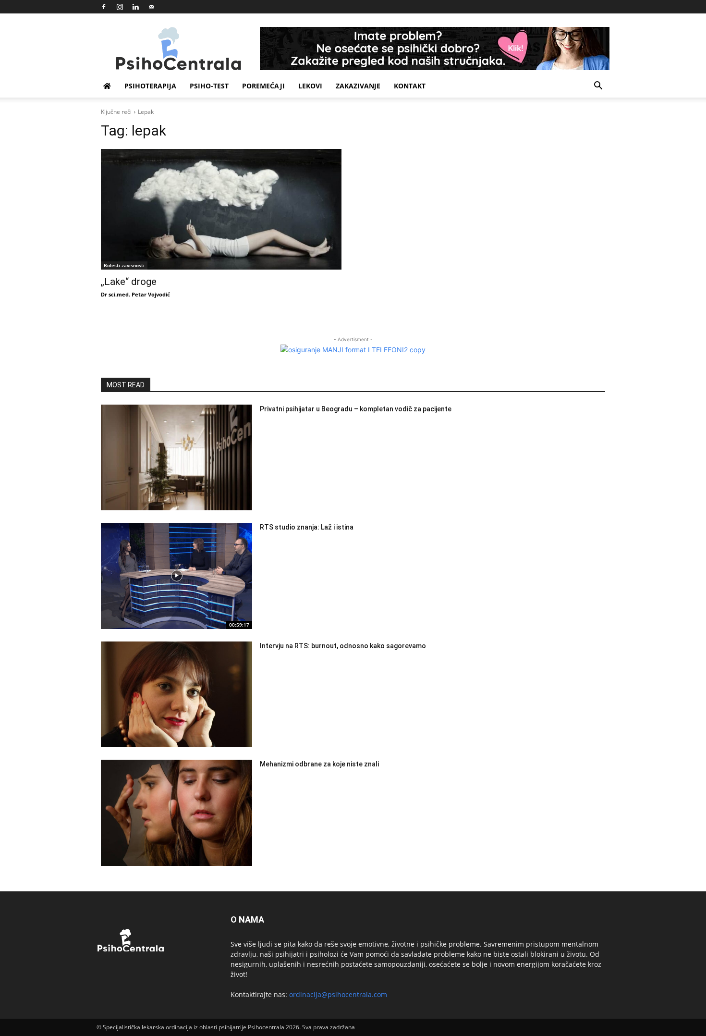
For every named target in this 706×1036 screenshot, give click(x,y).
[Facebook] (104, 6)
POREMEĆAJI (263, 85)
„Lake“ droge (129, 281)
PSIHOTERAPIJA (150, 85)
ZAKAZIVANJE (358, 85)
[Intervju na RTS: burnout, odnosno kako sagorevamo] (176, 694)
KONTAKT (410, 85)
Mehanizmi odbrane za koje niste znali (319, 764)
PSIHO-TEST (209, 85)
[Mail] (151, 6)
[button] (597, 86)
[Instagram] (119, 6)
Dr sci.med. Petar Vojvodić (135, 294)
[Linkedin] (135, 6)
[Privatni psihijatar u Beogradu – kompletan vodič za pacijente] (176, 458)
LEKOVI (310, 85)
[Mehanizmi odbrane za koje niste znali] (176, 813)
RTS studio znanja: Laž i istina (306, 527)
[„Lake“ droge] (221, 209)
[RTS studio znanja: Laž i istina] (176, 576)
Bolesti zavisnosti (124, 265)
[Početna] (107, 86)
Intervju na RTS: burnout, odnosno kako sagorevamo (343, 646)
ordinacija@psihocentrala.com (338, 994)
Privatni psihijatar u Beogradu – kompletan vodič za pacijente (355, 409)
